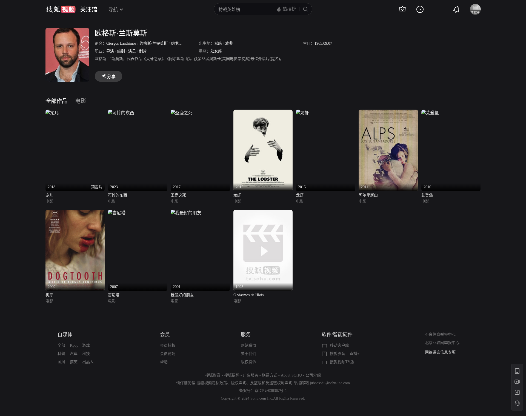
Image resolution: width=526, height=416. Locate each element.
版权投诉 (248, 362)
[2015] (263, 112)
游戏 (86, 345)
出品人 (88, 362)
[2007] (116, 212)
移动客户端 (339, 345)
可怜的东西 (117, 195)
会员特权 (167, 345)
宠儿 (49, 195)
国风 (61, 362)
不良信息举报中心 (440, 334)
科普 (61, 354)
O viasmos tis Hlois (248, 295)
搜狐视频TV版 (342, 362)
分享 (111, 76)
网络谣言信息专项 (440, 352)
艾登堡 (427, 195)
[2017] (182, 112)
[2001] (186, 212)
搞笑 (74, 362)
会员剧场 (167, 354)
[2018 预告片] (52, 112)
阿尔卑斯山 (368, 195)
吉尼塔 (113, 295)
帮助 (164, 362)
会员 (165, 334)
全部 (61, 345)
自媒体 (65, 334)
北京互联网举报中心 (442, 343)
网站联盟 (248, 345)
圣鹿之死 (178, 195)
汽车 (74, 354)
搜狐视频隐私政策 (211, 383)
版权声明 (238, 383)
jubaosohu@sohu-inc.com (330, 383)
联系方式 (269, 375)
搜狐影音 (337, 354)
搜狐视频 (60, 9)
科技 (86, 354)
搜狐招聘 (231, 375)
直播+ (354, 354)
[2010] (430, 112)
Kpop (74, 345)
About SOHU (291, 375)
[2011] (388, 112)
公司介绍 (313, 375)
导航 (113, 9)
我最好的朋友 (182, 295)
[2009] (75, 212)
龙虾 (237, 195)
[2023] (121, 112)
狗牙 (49, 295)
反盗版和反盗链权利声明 (271, 383)
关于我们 (248, 354)
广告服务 (250, 375)
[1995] (263, 212)
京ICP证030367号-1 (271, 391)
